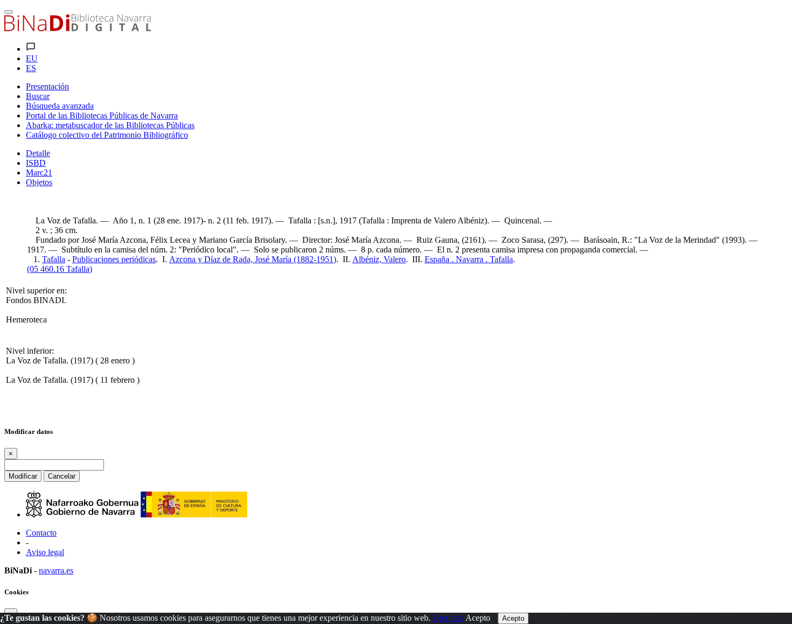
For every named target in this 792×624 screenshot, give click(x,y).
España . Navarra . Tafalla (469, 259)
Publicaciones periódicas (114, 259)
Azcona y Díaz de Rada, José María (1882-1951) (252, 259)
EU (32, 58)
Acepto (478, 617)
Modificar (23, 476)
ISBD (36, 162)
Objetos (39, 182)
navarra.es (56, 570)
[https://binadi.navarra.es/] (77, 28)
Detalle (38, 153)
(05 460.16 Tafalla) (59, 269)
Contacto (41, 532)
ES (31, 68)
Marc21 (39, 172)
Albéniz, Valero (379, 259)
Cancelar (61, 476)
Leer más (448, 617)
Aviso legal (45, 552)
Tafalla (53, 259)
